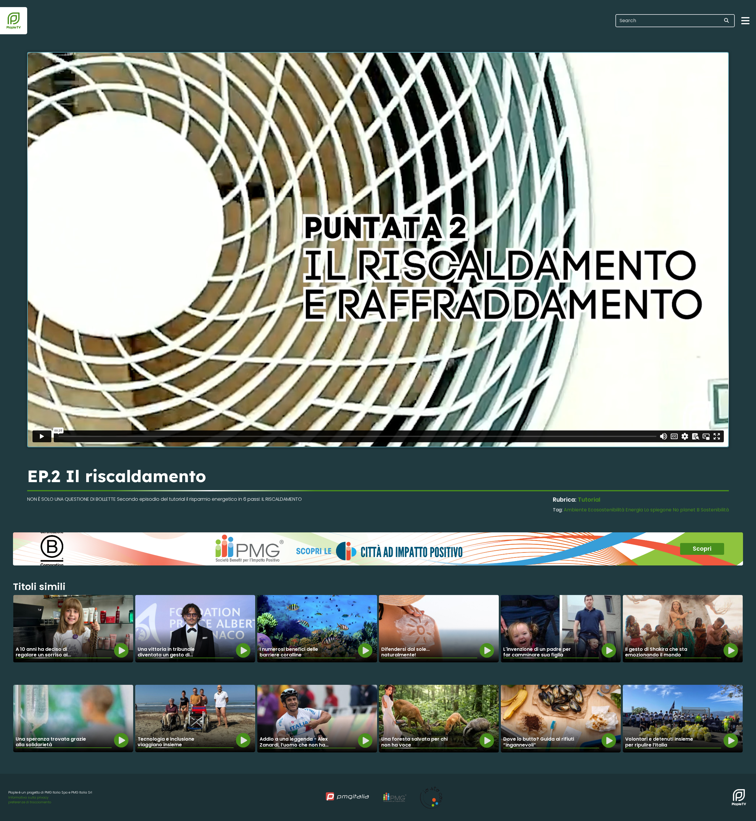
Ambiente (575, 509)
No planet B (686, 509)
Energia (634, 509)
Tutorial (589, 500)
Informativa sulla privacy (28, 797)
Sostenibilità (715, 509)
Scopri (702, 549)
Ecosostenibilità (606, 509)
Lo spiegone (658, 509)
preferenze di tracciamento (29, 802)
